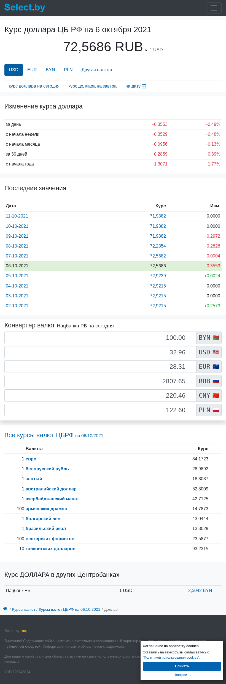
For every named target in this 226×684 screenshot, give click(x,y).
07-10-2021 (17, 256)
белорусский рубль (47, 468)
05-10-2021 (17, 275)
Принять (182, 666)
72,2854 (158, 246)
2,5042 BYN (200, 590)
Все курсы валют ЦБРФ (53, 435)
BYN (50, 69)
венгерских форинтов (50, 538)
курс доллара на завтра (92, 86)
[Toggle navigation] (214, 7)
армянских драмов (46, 508)
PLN (68, 69)
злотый (34, 478)
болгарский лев (43, 518)
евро (31, 459)
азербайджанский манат (52, 498)
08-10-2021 (17, 246)
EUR (32, 69)
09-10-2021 (17, 236)
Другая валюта (97, 69)
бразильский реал (46, 528)
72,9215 (158, 286)
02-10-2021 (17, 305)
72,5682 (158, 256)
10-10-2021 (17, 226)
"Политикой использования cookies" (171, 657)
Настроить (182, 675)
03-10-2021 (17, 296)
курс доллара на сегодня (34, 86)
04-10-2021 (17, 286)
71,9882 (158, 216)
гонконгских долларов (51, 548)
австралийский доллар (51, 489)
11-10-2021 (17, 216)
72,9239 (158, 275)
